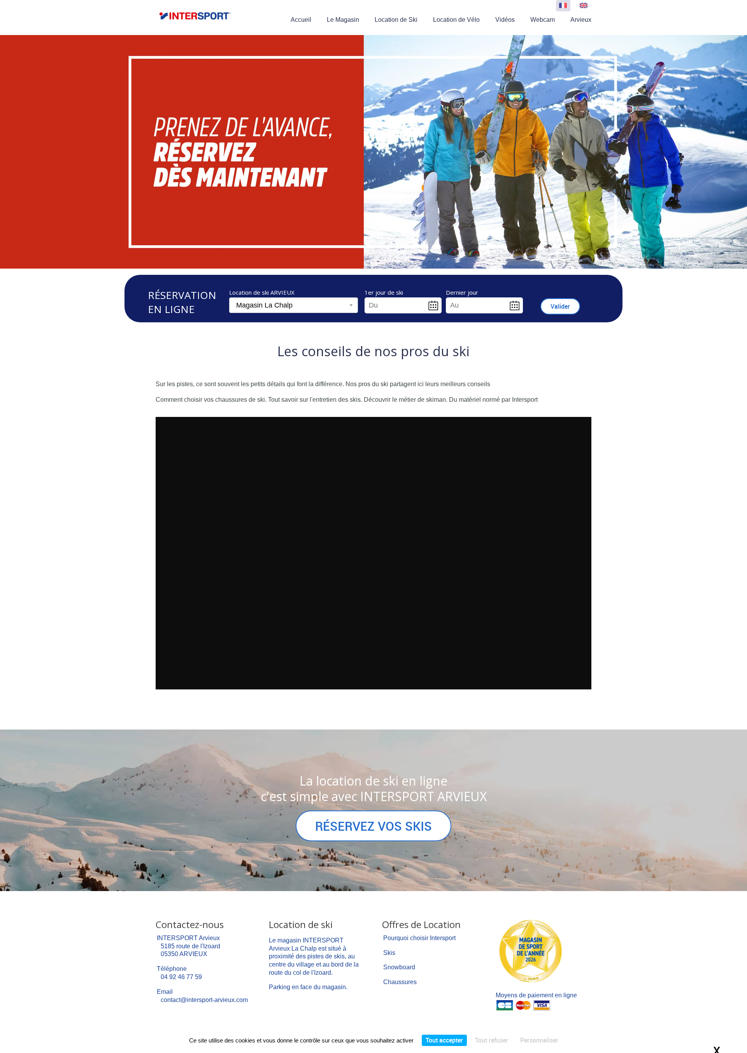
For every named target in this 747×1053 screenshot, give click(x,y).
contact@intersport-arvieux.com (204, 1000)
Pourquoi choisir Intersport (419, 938)
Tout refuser (491, 1040)
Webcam (542, 19)
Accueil (301, 19)
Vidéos (505, 19)
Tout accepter (444, 1040)
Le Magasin (343, 19)
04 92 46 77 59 (181, 977)
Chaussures (400, 982)
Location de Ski (396, 19)
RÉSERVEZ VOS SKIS (373, 825)
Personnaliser (539, 1040)
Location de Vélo (456, 19)
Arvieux (580, 19)
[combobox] (293, 305)
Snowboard (399, 967)
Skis (389, 952)
